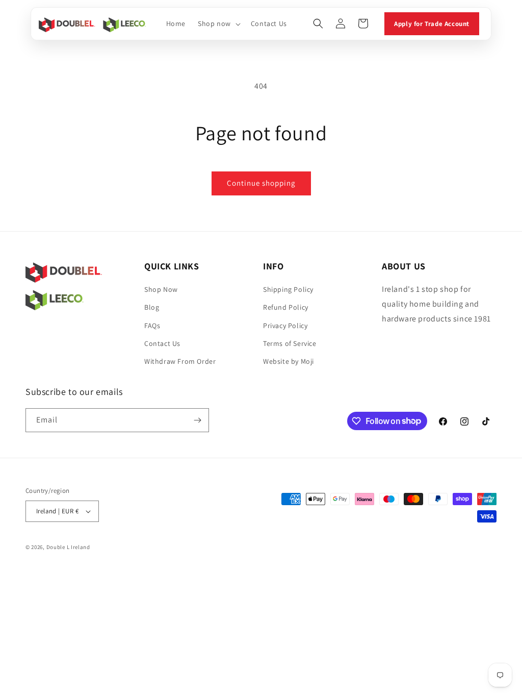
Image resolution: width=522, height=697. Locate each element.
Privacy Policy (285, 325)
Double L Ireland (68, 547)
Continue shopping (261, 183)
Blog (151, 307)
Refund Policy (285, 307)
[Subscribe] (197, 420)
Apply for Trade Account (431, 23)
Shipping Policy (288, 289)
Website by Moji (288, 361)
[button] (218, 23)
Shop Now (161, 289)
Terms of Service (290, 343)
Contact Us (162, 343)
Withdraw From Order (180, 361)
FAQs (152, 325)
